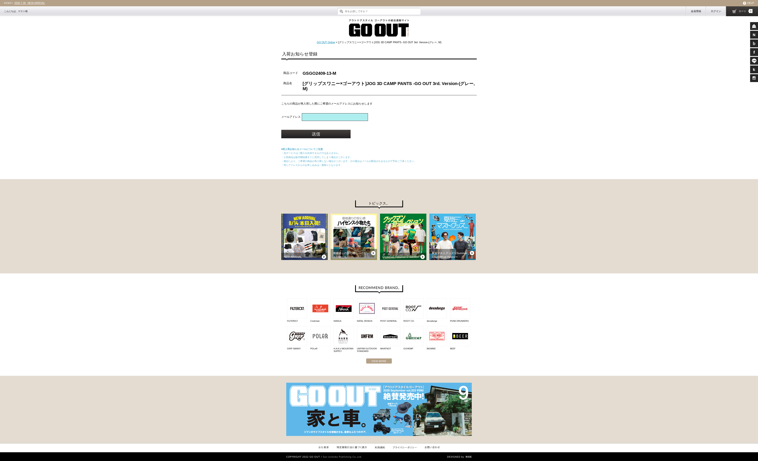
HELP (750, 3)
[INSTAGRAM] (754, 78)
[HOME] (754, 26)
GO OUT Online (326, 42)
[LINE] (754, 61)
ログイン (716, 11)
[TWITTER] (754, 69)
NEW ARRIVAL (29, 3)
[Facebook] (754, 52)
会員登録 (696, 11)
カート (745, 11)
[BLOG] (754, 43)
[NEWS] (754, 35)
